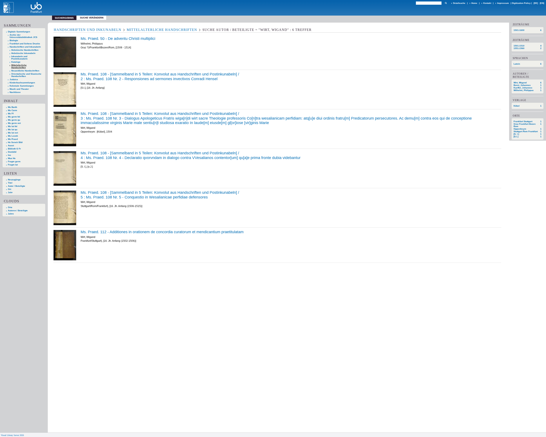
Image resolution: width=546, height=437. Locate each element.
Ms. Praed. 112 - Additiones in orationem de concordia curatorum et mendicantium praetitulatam (162, 232)
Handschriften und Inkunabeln (25, 47)
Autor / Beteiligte (16, 186)
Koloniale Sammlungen (22, 86)
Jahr (10, 192)
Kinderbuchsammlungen (22, 82)
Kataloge (15, 62)
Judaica (14, 79)
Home (474, 3)
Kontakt (487, 3)
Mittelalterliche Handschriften (19, 66)
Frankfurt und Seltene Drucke (25, 43)
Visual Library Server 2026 (12, 435)
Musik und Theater (19, 89)
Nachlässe (15, 92)
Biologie (14, 40)
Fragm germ (14, 161)
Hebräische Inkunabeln (23, 53)
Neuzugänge (14, 179)
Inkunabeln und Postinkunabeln (19, 57)
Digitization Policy (521, 3)
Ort (9, 189)
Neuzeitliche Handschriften (25, 70)
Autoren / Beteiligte (18, 210)
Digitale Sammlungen (19, 31)
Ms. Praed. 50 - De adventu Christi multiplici (118, 38)
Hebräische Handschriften (24, 50)
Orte (10, 207)
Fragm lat (13, 165)
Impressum (503, 3)
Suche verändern (91, 17)
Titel (10, 183)
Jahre (11, 214)
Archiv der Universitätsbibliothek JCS (23, 36)
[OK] (445, 3)
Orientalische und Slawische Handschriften (26, 75)
